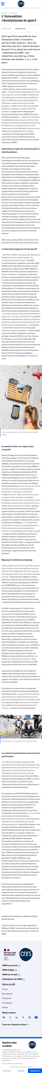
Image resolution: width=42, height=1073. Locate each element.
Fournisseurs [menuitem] (7, 1003)
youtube (36, 1017)
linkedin (16, 1017)
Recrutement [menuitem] (7, 994)
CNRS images (8, 970)
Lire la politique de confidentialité (12, 1063)
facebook (23, 1017)
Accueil (4, 13)
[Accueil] (21, 4)
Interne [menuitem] (5, 1007)
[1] (6, 266)
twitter (10, 1017)
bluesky (3, 1017)
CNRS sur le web (9, 974)
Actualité (13, 13)
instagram (29, 1017)
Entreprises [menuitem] (6, 998)
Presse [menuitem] (5, 989)
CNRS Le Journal (10, 965)
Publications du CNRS (12, 979)
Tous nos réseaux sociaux (10, 1024)
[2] (38, 776)
